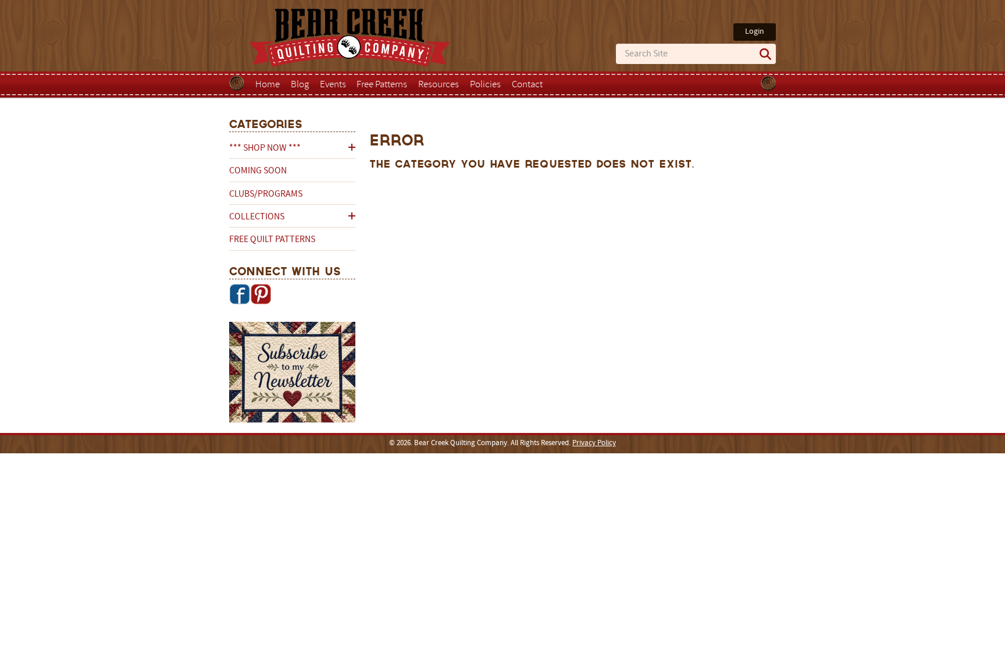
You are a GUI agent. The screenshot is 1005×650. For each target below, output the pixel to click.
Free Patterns (382, 85)
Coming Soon (258, 171)
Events (333, 85)
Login (754, 31)
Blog (300, 85)
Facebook (239, 293)
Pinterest (260, 293)
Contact (527, 85)
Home (267, 85)
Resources (438, 85)
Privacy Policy (594, 443)
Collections (256, 217)
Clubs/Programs (265, 194)
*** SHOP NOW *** (265, 148)
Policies (485, 85)
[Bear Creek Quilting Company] (292, 374)
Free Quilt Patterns (272, 239)
